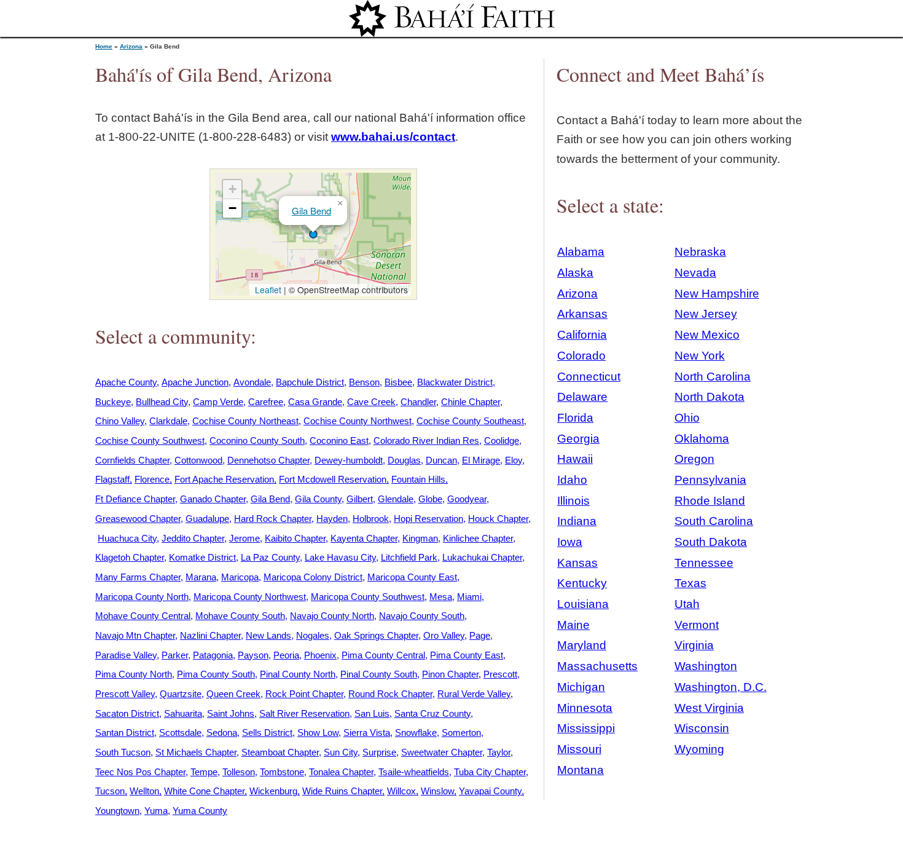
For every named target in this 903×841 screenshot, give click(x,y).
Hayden (332, 518)
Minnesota (584, 707)
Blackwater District (455, 382)
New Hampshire (716, 293)
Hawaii (575, 458)
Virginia (694, 645)
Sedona (221, 732)
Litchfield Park (409, 557)
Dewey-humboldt (349, 460)
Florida (575, 417)
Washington (705, 666)
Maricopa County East (412, 577)
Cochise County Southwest (150, 440)
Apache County (126, 382)
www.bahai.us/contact (393, 136)
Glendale (395, 499)
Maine (573, 624)
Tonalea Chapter (341, 772)
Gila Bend (311, 210)
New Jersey (705, 313)
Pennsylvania (710, 479)
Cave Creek (371, 402)
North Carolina (712, 376)
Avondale (252, 382)
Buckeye (113, 402)
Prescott (500, 674)
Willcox (401, 791)
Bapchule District (310, 382)
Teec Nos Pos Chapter (140, 772)
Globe (430, 499)
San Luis (371, 713)
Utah (687, 604)
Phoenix (320, 655)
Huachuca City (127, 538)
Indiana (576, 521)
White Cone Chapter (204, 791)
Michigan (581, 687)
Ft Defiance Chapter (135, 499)
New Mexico (707, 334)
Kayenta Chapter (363, 538)
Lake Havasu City (340, 557)
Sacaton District (127, 713)
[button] (313, 234)
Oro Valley (443, 635)
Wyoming (699, 749)
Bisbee (398, 382)
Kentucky (582, 583)
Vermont (696, 624)
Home (103, 46)
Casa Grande (315, 402)
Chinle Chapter (470, 402)
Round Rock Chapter (390, 694)
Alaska (575, 272)
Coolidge (501, 440)
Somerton (461, 732)
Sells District (267, 732)
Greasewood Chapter (138, 518)
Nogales (312, 635)
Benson (364, 382)
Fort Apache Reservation (224, 479)
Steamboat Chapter (280, 752)
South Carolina (713, 521)
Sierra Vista (366, 732)
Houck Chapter (498, 518)
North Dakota (709, 396)
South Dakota (710, 541)
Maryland (581, 645)
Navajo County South (421, 615)
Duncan (441, 460)
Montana (580, 770)
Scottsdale (180, 732)
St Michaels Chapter (196, 752)
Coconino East (339, 440)
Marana (201, 577)
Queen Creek (233, 694)
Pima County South (216, 674)
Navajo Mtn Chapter (135, 635)
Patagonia (213, 655)
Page (479, 635)
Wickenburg (273, 791)
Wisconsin (701, 728)
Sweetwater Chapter (441, 752)
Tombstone (282, 772)
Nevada (695, 272)
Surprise (379, 752)
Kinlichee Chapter (478, 538)
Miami (469, 596)
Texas (690, 583)
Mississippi (586, 728)
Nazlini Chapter (210, 635)
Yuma (156, 810)
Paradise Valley (126, 655)
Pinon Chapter (450, 674)
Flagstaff (112, 479)
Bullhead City (162, 402)
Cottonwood (198, 460)
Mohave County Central (142, 615)
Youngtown (117, 810)
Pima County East (466, 655)
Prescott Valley (125, 694)
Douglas (404, 460)
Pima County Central (383, 655)
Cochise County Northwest (357, 421)
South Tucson (122, 752)
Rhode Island (709, 500)
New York (699, 355)
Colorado (581, 355)
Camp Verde (218, 402)
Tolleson (238, 772)
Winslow (437, 791)
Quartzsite (180, 694)
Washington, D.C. (720, 687)
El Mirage (481, 460)
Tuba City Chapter (490, 772)
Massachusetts (597, 666)
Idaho (572, 479)
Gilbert (359, 499)
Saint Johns (230, 713)
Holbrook (371, 518)
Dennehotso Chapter (268, 460)
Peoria (286, 655)
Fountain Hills (418, 479)
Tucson (110, 791)
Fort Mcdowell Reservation (332, 479)
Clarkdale (168, 421)
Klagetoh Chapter (129, 557)
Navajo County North (332, 615)
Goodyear (467, 499)
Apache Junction (195, 382)
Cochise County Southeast (470, 421)
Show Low (317, 732)
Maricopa (240, 577)
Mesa (440, 596)
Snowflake (416, 732)
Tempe (203, 772)
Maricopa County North (142, 596)
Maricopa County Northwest (250, 596)
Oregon (694, 458)
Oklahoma (701, 438)
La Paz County (270, 557)
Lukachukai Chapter (482, 557)
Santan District (124, 732)
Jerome (244, 538)
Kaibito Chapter (295, 538)
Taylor (498, 752)
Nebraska (700, 251)
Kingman (420, 538)
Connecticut (588, 376)
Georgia (578, 438)
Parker (175, 655)
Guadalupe (207, 518)
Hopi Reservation (428, 518)
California (582, 334)
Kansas (577, 562)
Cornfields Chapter (132, 460)
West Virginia (709, 707)
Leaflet (266, 289)
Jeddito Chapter (193, 538)
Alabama (580, 251)
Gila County (318, 499)
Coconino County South (257, 440)
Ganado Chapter (213, 499)
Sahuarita (183, 713)
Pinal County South (378, 674)
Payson (253, 655)
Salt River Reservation (304, 713)
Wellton (144, 791)
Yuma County (200, 810)
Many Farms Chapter (138, 577)
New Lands (268, 635)
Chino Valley (119, 421)
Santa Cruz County (432, 713)
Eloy (513, 460)
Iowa (569, 541)
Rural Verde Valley (473, 694)
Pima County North (133, 674)
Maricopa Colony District (313, 577)
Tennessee (703, 562)
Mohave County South (240, 615)
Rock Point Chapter (304, 694)
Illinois (573, 500)
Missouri (579, 749)
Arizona (131, 46)
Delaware (582, 396)
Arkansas (582, 313)
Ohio (687, 417)
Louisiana (583, 604)
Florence (152, 479)
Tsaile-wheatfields (413, 772)
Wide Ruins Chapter (342, 791)
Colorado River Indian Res (426, 440)
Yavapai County (490, 791)
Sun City (341, 752)
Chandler (418, 402)
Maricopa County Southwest (367, 596)
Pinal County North (297, 674)
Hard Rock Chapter (272, 518)
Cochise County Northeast (245, 421)
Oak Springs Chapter (376, 635)
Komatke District (202, 557)
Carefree (265, 402)
